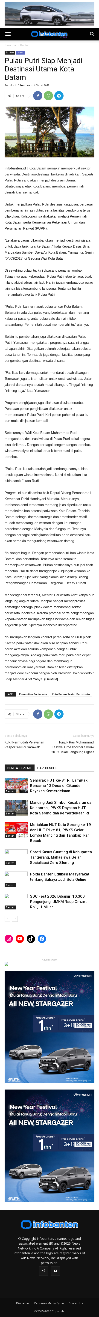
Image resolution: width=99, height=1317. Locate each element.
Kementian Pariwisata (33, 694)
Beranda (10, 45)
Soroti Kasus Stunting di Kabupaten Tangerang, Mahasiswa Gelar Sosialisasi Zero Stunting (61, 857)
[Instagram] (43, 1271)
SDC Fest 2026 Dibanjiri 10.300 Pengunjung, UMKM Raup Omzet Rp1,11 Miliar (58, 901)
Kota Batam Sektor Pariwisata (71, 694)
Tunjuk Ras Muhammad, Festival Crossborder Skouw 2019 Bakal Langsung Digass (72, 747)
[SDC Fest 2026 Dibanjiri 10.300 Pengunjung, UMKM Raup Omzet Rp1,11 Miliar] (16, 902)
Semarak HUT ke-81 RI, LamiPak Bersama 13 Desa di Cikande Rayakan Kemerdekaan (58, 785)
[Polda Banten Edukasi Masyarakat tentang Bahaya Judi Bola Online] (16, 879)
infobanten (22, 85)
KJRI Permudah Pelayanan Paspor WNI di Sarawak (24, 744)
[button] (92, 34)
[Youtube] (55, 1271)
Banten (24, 45)
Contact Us (76, 1303)
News (20, 52)
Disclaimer (23, 1303)
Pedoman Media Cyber (49, 1303)
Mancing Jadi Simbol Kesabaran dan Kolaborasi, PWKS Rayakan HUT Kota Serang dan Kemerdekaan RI (61, 807)
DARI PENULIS (47, 768)
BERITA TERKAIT (19, 768)
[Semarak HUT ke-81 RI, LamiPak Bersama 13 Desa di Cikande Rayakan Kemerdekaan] (16, 786)
